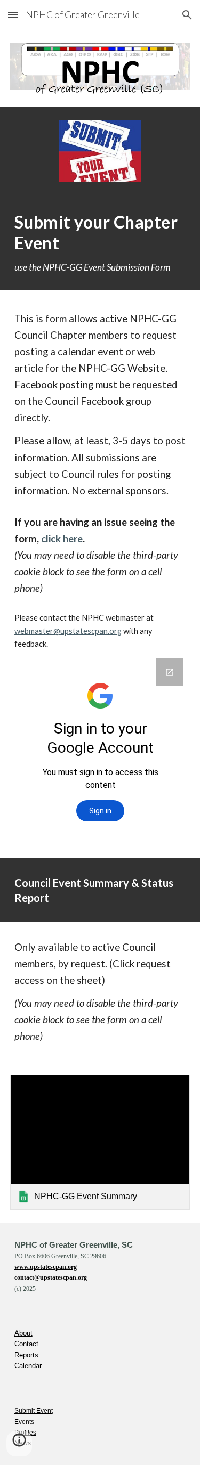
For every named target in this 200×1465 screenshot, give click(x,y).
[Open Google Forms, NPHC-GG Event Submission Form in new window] (169, 672)
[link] (100, 1142)
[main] (100, 242)
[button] (13, 14)
